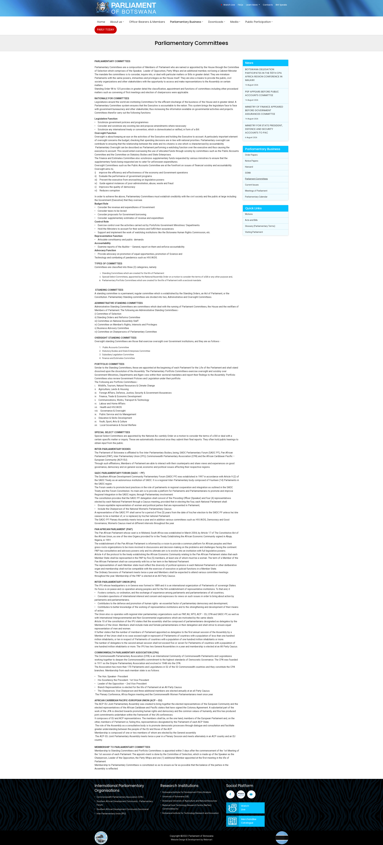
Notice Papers (251, 161)
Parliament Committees (256, 179)
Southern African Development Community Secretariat (123, 809)
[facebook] (230, 794)
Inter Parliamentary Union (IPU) (111, 813)
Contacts (268, 4)
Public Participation (258, 22)
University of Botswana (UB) (175, 796)
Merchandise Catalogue (248, 821)
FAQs (240, 4)
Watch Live (229, 4)
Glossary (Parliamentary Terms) (260, 226)
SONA (248, 173)
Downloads (215, 22)
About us (116, 22)
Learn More (252, 4)
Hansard (249, 167)
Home (101, 22)
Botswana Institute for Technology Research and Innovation (190, 813)
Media (234, 22)
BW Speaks (281, 4)
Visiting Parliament (254, 232)
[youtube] (251, 794)
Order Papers (251, 155)
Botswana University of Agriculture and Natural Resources (189, 801)
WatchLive (245, 807)
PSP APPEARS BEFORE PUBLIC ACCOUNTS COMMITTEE (262, 93)
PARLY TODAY (105, 29)
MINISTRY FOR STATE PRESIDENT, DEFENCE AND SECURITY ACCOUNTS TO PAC (264, 129)
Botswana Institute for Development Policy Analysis (186, 792)
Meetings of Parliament (256, 191)
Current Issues (252, 185)
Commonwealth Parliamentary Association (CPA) (120, 797)
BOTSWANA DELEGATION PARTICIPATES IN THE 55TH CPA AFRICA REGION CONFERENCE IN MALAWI (263, 75)
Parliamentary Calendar (256, 197)
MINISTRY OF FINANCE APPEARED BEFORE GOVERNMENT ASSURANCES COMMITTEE (264, 110)
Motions (249, 214)
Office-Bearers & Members (147, 22)
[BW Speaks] (241, 794)
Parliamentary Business (185, 22)
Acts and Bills (251, 220)
